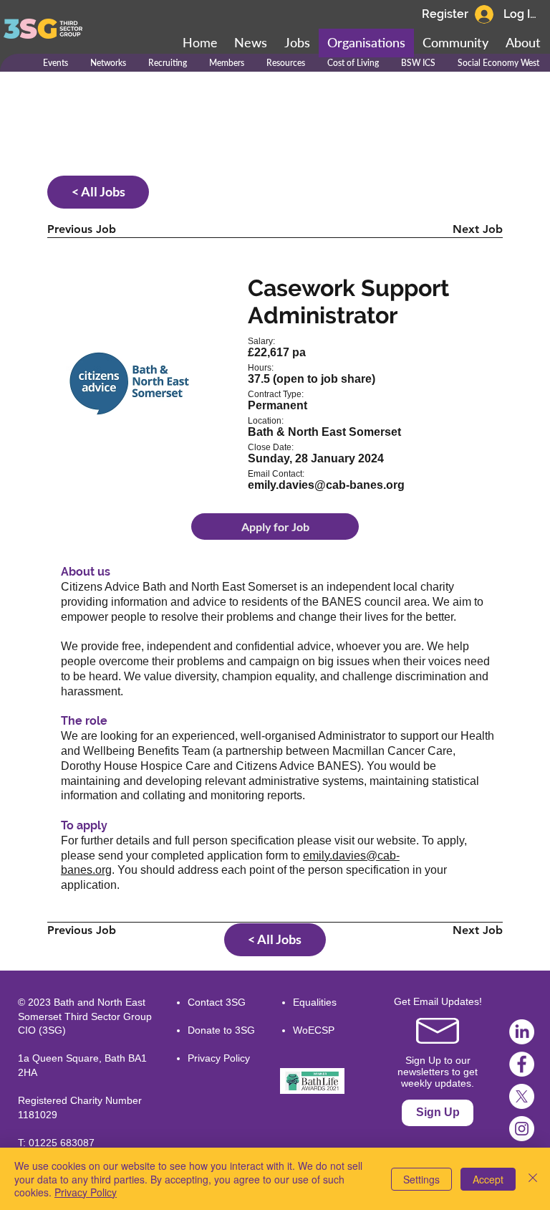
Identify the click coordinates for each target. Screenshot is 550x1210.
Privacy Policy (219, 1058)
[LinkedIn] (521, 1031)
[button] (455, 43)
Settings (421, 1179)
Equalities (315, 1002)
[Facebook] (521, 1064)
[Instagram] (521, 1128)
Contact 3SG (217, 1002)
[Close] (532, 1179)
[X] (521, 1096)
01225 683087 (62, 1142)
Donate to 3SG (221, 1030)
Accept (488, 1179)
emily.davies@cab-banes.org (326, 485)
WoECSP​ (313, 1030)
